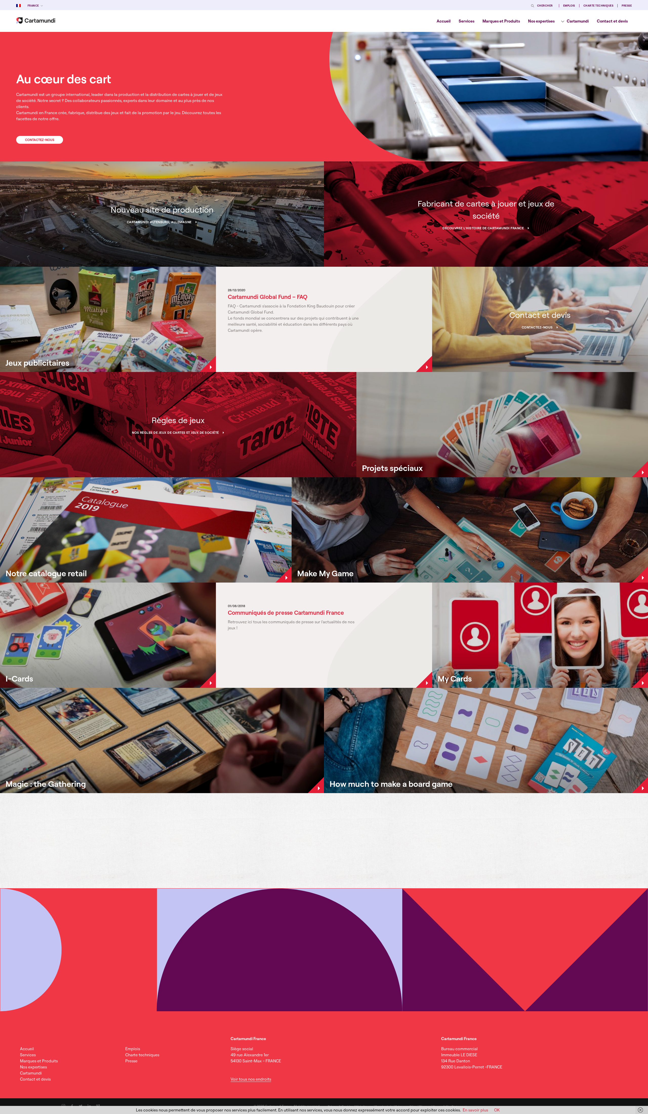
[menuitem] (444, 21)
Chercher (545, 5)
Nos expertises (541, 21)
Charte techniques (598, 5)
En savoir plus (475, 1109)
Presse (627, 5)
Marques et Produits (501, 21)
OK (497, 1109)
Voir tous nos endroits (251, 1079)
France (33, 5)
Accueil (444, 21)
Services (466, 21)
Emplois (569, 5)
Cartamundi (578, 21)
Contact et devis (612, 21)
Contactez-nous (39, 140)
